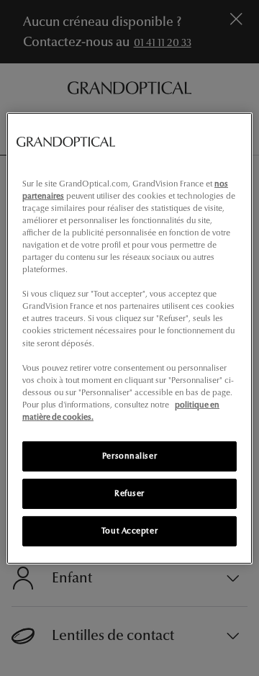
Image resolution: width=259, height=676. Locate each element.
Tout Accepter (129, 531)
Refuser (129, 493)
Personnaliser (129, 456)
